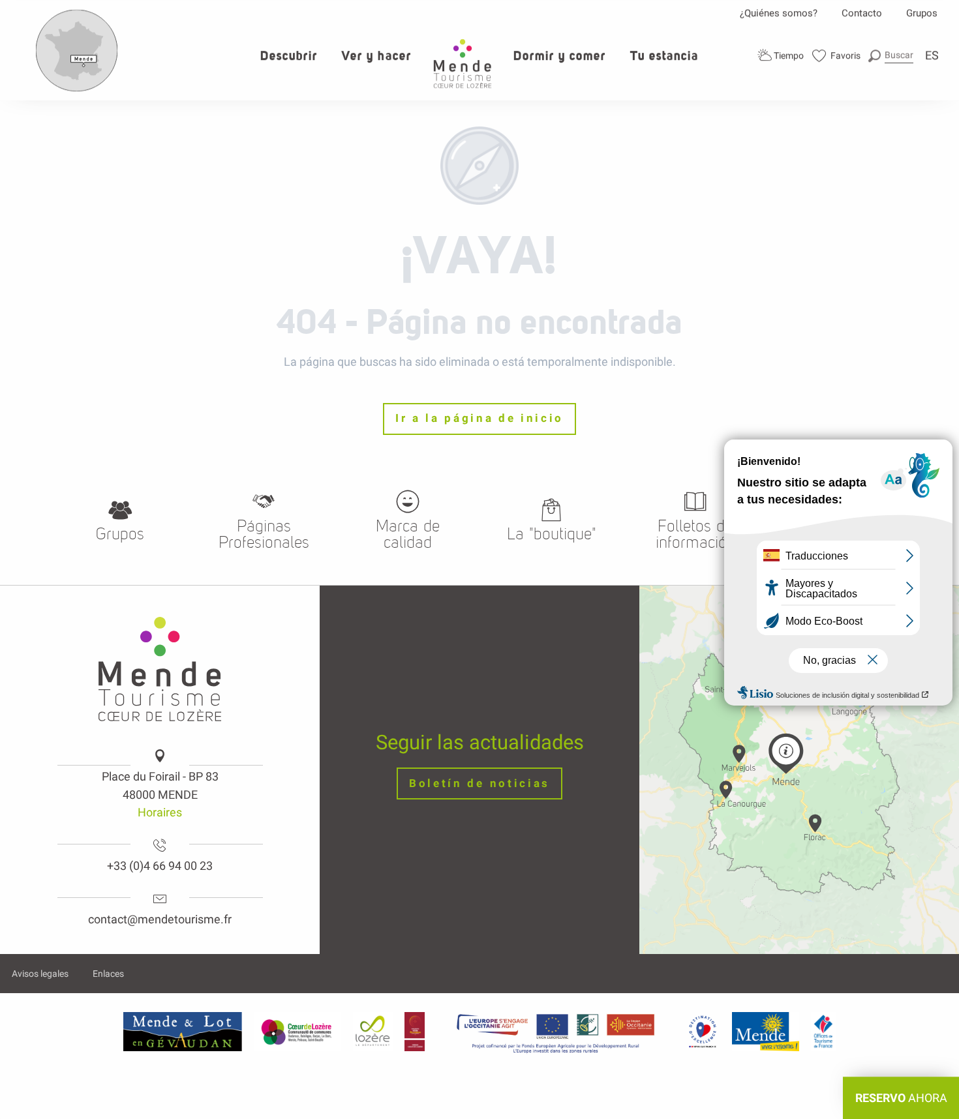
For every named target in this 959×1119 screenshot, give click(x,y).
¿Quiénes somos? (778, 13)
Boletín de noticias (479, 783)
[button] (891, 55)
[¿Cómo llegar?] (77, 88)
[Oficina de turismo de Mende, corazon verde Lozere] (462, 63)
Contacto (862, 13)
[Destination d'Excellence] (702, 1031)
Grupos (921, 13)
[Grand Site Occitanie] (415, 1031)
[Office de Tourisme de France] (823, 1031)
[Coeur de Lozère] (297, 1031)
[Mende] (766, 1031)
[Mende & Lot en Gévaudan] (182, 1031)
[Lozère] (373, 1031)
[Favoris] (836, 55)
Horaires (160, 812)
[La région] (556, 1031)
